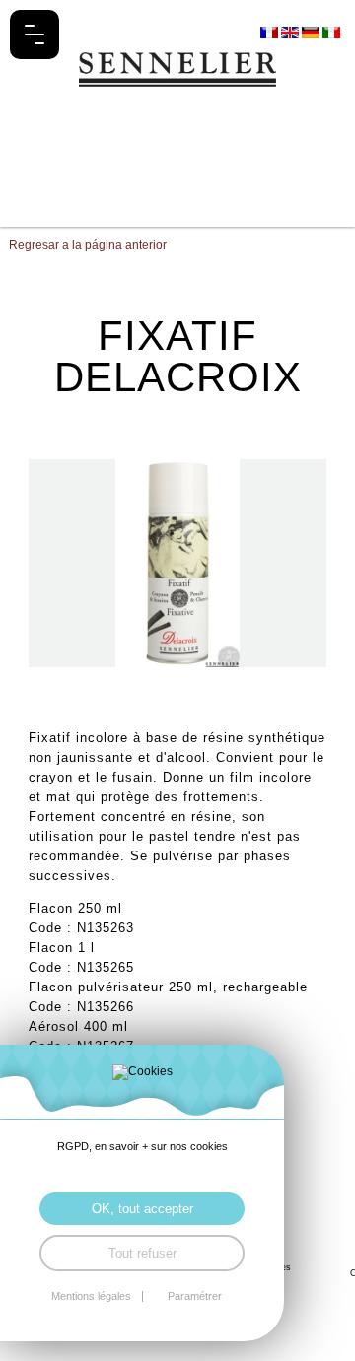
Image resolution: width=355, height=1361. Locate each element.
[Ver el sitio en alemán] (312, 31)
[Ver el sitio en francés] (270, 31)
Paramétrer (195, 1296)
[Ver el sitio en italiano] (331, 31)
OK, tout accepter (142, 1208)
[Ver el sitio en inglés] (291, 31)
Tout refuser (142, 1253)
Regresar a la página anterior (88, 245)
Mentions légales (91, 1296)
